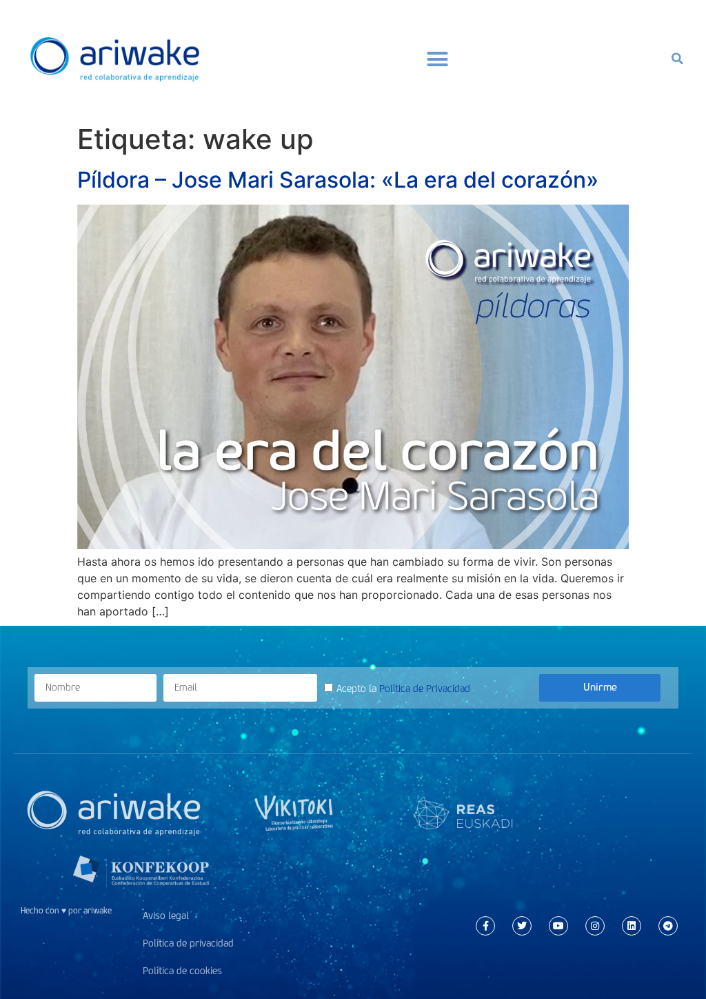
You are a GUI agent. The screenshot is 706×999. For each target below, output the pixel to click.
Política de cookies (182, 971)
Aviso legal (166, 916)
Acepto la (403, 689)
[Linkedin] (631, 926)
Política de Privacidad (424, 689)
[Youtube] (558, 926)
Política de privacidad (188, 943)
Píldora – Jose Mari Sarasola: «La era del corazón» (337, 179)
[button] (438, 58)
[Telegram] (668, 926)
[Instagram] (595, 926)
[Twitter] (522, 926)
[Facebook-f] (485, 926)
